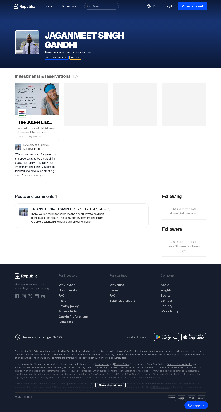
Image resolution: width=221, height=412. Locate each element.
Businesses (69, 6)
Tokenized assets (122, 301)
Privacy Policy (121, 364)
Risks (62, 301)
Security (166, 306)
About (165, 285)
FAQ (61, 295)
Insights (166, 290)
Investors (48, 6)
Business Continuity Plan (179, 364)
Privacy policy (69, 306)
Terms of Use (102, 364)
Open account (192, 6)
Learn (114, 290)
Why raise (117, 285)
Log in (169, 6)
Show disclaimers (110, 385)
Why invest (67, 285)
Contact (166, 301)
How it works (68, 290)
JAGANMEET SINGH (36, 145)
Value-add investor (56, 58)
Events (166, 295)
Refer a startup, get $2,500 (43, 337)
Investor (75, 58)
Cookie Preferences (73, 316)
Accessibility (68, 311)
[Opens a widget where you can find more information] (196, 405)
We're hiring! (170, 311)
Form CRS (66, 322)
